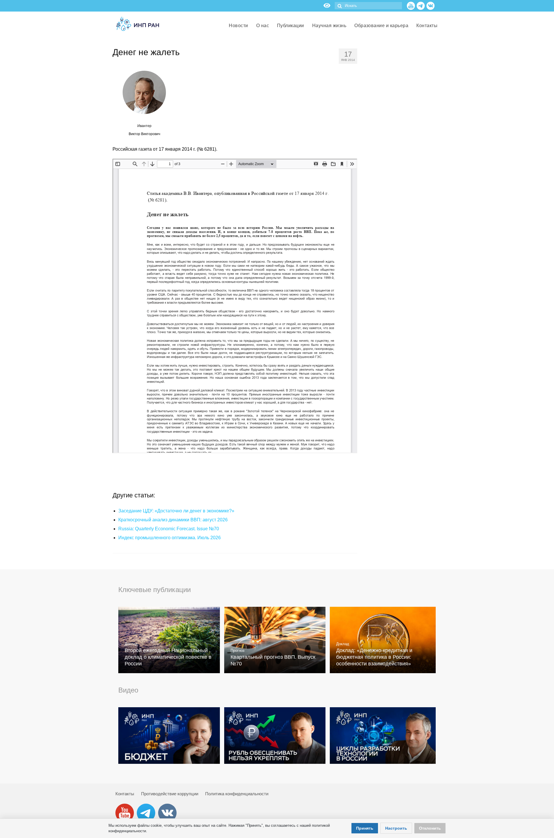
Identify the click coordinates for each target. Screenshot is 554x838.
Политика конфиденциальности (236, 793)
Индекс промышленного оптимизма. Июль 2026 (169, 537)
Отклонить (430, 828)
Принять (364, 828)
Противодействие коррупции (169, 793)
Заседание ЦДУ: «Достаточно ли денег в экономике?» (176, 510)
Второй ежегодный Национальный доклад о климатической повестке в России (168, 657)
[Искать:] (368, 5)
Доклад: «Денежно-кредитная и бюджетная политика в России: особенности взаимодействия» (374, 657)
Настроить (396, 828)
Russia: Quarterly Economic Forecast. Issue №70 (168, 528)
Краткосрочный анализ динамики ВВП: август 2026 (173, 519)
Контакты (124, 793)
